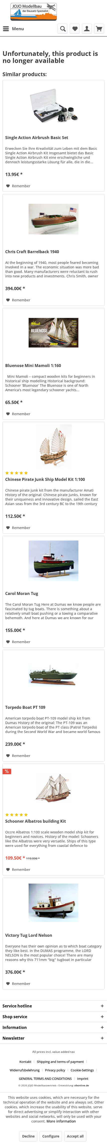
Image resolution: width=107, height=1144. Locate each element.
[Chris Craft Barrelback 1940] (53, 219)
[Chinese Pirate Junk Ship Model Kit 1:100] (53, 446)
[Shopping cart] (99, 29)
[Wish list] (75, 29)
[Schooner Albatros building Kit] (53, 788)
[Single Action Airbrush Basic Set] (53, 105)
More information (61, 1121)
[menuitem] (13, 29)
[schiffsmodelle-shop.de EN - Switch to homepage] (53, 11)
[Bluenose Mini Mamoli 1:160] (53, 333)
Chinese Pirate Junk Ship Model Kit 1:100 (45, 479)
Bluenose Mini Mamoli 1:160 (33, 365)
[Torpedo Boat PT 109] (53, 674)
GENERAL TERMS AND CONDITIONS (45, 1078)
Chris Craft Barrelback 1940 (32, 251)
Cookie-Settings (82, 1070)
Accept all (75, 1136)
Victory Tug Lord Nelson (28, 935)
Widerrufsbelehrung (25, 1070)
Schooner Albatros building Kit (35, 821)
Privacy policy (55, 1070)
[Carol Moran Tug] (53, 561)
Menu (18, 28)
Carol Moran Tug (21, 593)
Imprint (82, 1078)
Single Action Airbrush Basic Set (36, 137)
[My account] (87, 29)
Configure (50, 1136)
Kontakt (25, 1061)
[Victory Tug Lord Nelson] (53, 902)
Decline (28, 1136)
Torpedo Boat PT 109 (25, 707)
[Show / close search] (62, 29)
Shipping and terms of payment (60, 1061)
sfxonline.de (81, 1085)
